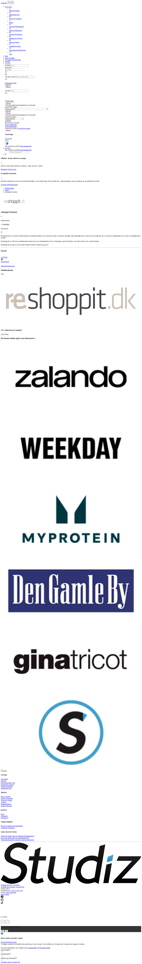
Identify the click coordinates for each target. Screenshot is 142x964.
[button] (8, 85)
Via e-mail (8, 138)
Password (8, 68)
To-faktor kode (10, 77)
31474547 (4, 257)
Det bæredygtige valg (8, 783)
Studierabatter (9, 188)
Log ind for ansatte (24, 128)
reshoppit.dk (5, 262)
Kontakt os (4, 818)
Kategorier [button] (8, 7)
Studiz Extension (6, 806)
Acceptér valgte (6, 962)
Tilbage (8, 87)
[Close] (1, 178)
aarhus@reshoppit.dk (8, 266)
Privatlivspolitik (45, 948)
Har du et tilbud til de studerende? (12, 826)
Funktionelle (5, 954)
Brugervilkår (5, 894)
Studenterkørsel (6, 804)
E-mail (7, 65)
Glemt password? (10, 83)
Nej (3, 931)
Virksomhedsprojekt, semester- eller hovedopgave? (17, 840)
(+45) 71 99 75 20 (17, 891)
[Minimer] (3, 921)
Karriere (3, 781)
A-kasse (3, 802)
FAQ (2, 814)
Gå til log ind (11, 169)
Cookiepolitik (32, 948)
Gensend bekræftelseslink (9, 185)
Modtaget (4, 169)
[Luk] (7, 921)
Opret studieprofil (11, 125)
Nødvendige (5, 950)
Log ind (7, 148)
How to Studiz (10, 58)
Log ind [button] (7, 63)
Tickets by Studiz (6, 800)
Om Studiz (4, 779)
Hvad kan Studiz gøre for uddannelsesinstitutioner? (17, 836)
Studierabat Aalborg (7, 785)
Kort (6, 56)
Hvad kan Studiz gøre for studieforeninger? (15, 838)
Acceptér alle (15, 962)
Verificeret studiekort (7, 828)
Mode (7, 190)
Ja (6, 931)
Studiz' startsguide (7, 798)
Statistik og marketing (8, 958)
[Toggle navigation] (10, 2)
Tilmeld (7, 62)
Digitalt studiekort (7, 786)
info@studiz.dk (11, 892)
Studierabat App (6, 788)
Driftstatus (4, 816)
